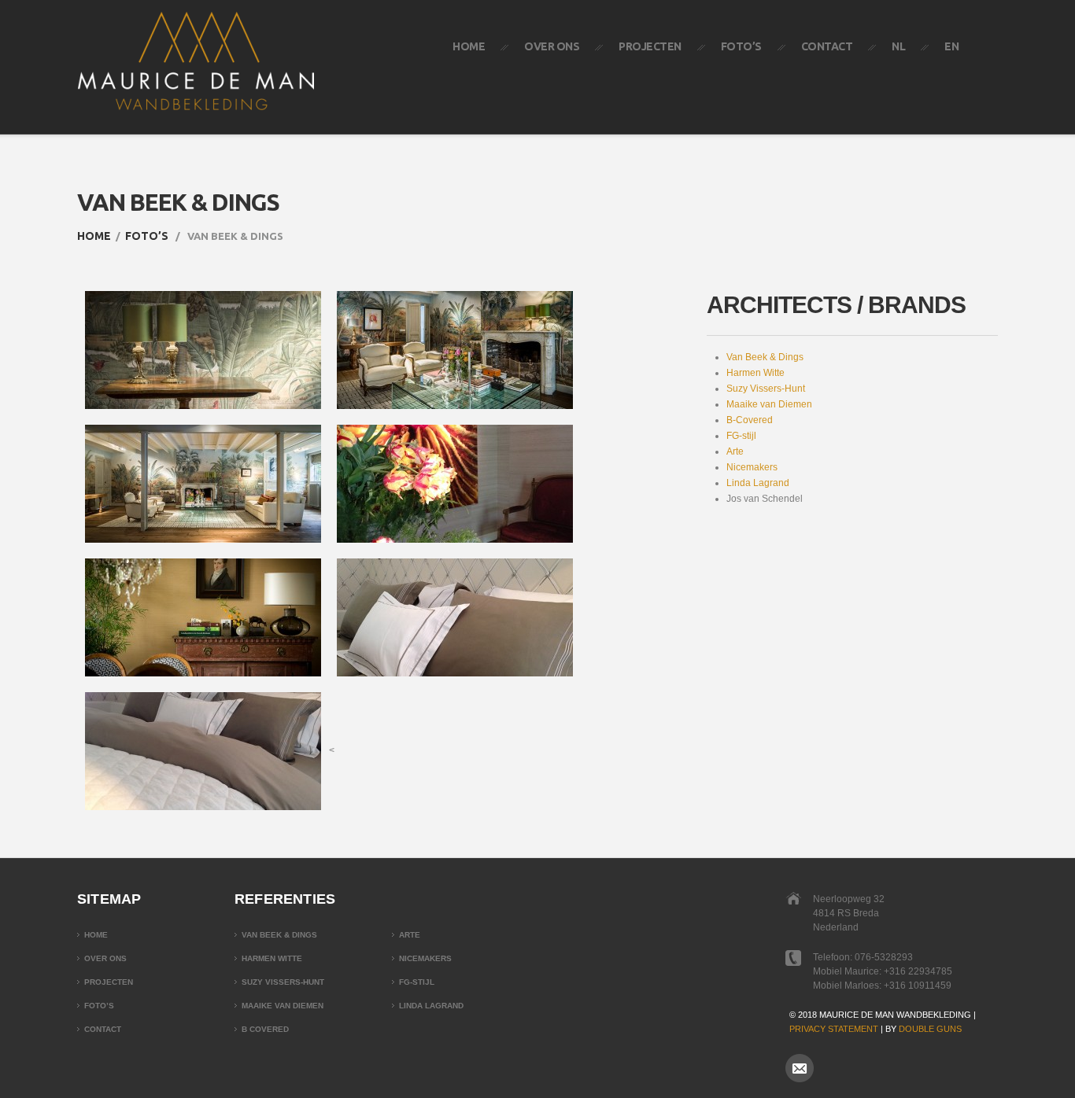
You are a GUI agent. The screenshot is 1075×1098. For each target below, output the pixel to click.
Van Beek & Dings (764, 357)
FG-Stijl (416, 982)
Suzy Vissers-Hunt (765, 388)
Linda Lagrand (757, 482)
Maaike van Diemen (769, 404)
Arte (735, 451)
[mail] (799, 1068)
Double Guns (930, 1029)
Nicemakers (752, 467)
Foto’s (741, 46)
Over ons (551, 46)
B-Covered (749, 420)
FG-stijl (741, 435)
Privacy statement (833, 1029)
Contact (827, 46)
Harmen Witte (755, 372)
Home (469, 46)
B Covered (265, 1029)
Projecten (650, 46)
